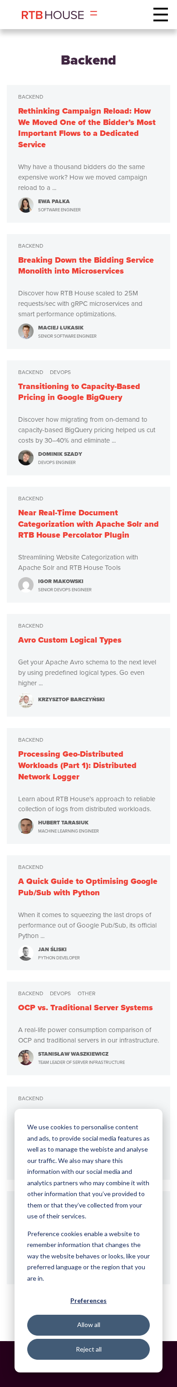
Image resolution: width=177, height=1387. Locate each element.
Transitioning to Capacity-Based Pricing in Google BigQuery (79, 392)
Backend (30, 96)
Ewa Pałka (59, 205)
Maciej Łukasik (67, 331)
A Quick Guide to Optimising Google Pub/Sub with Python (87, 887)
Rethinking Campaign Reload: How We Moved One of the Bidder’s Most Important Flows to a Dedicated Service (87, 127)
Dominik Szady (60, 457)
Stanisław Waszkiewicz (81, 1057)
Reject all (89, 1349)
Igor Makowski (65, 585)
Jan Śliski (59, 953)
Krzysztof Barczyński (71, 699)
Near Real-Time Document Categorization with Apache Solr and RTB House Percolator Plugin (88, 524)
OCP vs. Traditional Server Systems (85, 1007)
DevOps (60, 372)
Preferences (88, 1300)
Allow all (88, 1324)
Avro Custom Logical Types (70, 640)
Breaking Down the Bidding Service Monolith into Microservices (86, 265)
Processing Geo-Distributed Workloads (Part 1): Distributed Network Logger (77, 765)
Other (86, 993)
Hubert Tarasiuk (68, 826)
